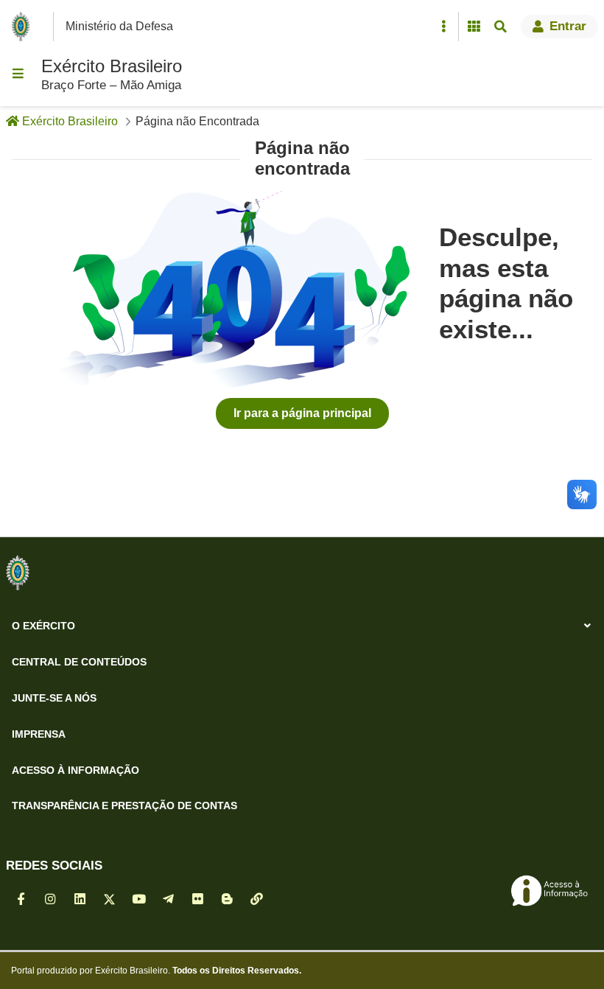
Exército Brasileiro (111, 66)
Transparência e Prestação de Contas (124, 805)
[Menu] (17, 73)
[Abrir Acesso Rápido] (443, 26)
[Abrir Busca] (500, 26)
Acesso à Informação (75, 770)
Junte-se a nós (54, 698)
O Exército (43, 626)
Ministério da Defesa (119, 26)
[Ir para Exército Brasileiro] (23, 26)
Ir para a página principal (302, 413)
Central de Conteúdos (79, 662)
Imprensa (39, 734)
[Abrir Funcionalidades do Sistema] (473, 26)
